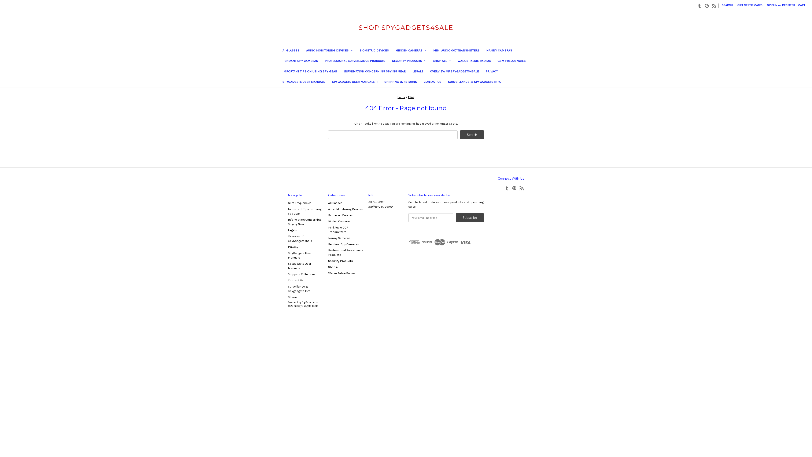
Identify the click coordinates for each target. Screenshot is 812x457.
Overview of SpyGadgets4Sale (454, 71)
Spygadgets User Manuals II (355, 82)
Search (727, 5)
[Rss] (714, 6)
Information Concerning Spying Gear (375, 71)
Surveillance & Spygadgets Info (474, 82)
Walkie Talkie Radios (474, 61)
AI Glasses (291, 50)
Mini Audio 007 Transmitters (456, 50)
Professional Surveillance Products (355, 61)
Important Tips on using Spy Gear (310, 71)
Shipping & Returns (400, 82)
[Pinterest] (707, 6)
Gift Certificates (750, 5)
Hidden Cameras (409, 50)
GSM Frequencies (512, 61)
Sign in (772, 5)
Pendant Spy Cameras (300, 61)
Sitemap (293, 297)
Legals (418, 71)
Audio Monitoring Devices (327, 50)
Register (788, 5)
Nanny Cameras (499, 50)
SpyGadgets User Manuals (304, 82)
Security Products (407, 61)
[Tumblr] (699, 6)
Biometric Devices (374, 50)
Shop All (440, 61)
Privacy (492, 71)
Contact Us (432, 82)
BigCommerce (310, 302)
